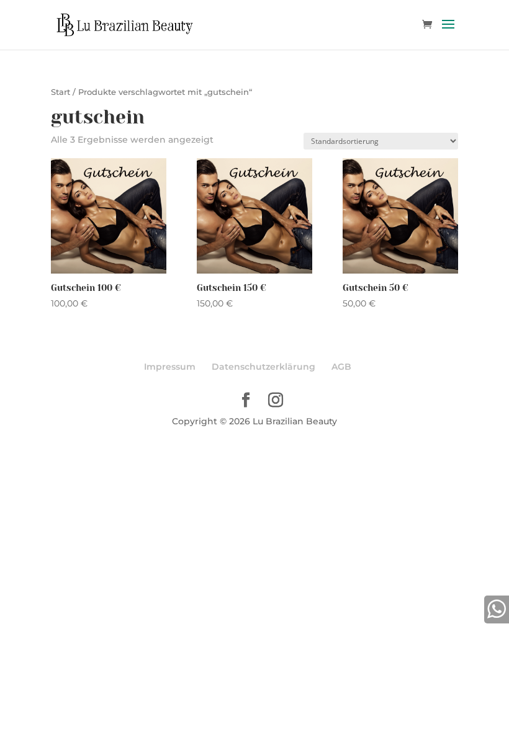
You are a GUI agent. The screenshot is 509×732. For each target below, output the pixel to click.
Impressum (170, 366)
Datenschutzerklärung (263, 366)
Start (60, 92)
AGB (341, 366)
